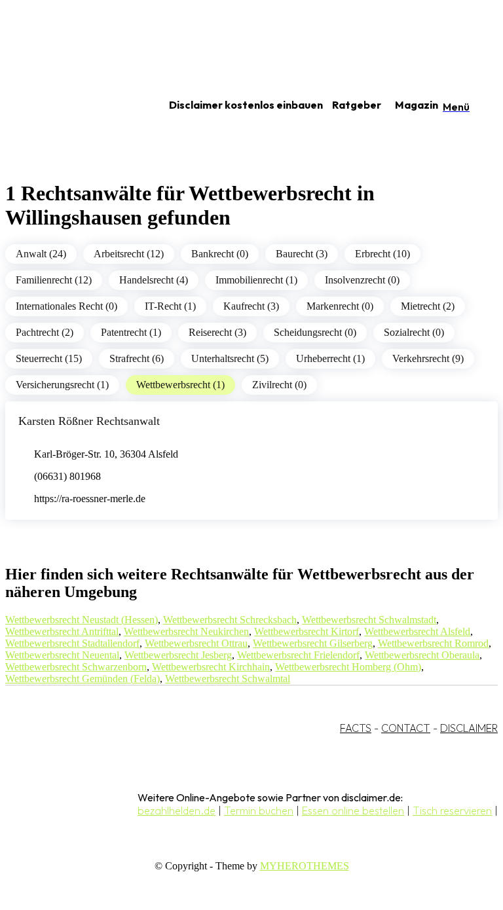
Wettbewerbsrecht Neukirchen (186, 631)
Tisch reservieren (452, 810)
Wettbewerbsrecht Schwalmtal (227, 678)
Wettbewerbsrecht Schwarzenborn (76, 666)
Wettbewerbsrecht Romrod (433, 643)
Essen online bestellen (353, 810)
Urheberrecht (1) (330, 358)
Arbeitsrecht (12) (129, 253)
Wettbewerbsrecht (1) (180, 384)
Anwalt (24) (41, 253)
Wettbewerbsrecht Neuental (62, 655)
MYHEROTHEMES (304, 865)
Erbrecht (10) (382, 253)
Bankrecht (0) (219, 253)
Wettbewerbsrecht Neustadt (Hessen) (81, 619)
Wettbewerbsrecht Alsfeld (417, 631)
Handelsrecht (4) (153, 279)
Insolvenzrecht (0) (362, 279)
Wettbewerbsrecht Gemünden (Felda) (82, 678)
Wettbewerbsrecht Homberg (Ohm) (348, 666)
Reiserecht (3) (217, 332)
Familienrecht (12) (54, 279)
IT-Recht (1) (170, 306)
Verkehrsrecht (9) (428, 358)
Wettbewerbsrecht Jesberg (178, 655)
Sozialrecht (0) (414, 332)
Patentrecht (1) (131, 332)
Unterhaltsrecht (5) (230, 358)
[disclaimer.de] (70, 105)
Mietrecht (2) (428, 306)
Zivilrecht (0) (279, 384)
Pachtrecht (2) (44, 332)
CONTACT (405, 728)
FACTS (355, 728)
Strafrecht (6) (136, 358)
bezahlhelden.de (176, 810)
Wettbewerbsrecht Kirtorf (306, 631)
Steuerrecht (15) (49, 358)
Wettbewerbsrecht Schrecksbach (230, 619)
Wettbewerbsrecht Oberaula (422, 655)
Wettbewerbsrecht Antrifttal (62, 631)
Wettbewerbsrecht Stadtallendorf (72, 643)
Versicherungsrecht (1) (62, 384)
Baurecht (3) (301, 253)
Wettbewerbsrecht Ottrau (196, 643)
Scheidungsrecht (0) (315, 332)
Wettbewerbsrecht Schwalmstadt (369, 619)
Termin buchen (258, 810)
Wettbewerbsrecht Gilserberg (313, 643)
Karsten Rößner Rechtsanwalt (89, 421)
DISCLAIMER (469, 728)
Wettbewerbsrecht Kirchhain (211, 666)
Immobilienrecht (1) (256, 279)
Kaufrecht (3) (251, 306)
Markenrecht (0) (340, 306)
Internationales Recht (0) (66, 306)
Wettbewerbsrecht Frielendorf (298, 655)
